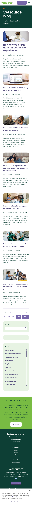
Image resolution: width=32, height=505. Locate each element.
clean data (8, 367)
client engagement (10, 377)
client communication (11, 374)
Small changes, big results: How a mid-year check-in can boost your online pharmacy (15, 168)
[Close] (30, 491)
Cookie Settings (16, 483)
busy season (9, 364)
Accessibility (13, 476)
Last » (25, 317)
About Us (15, 447)
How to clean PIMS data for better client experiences (15, 47)
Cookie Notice (23, 474)
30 (13, 317)
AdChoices (6, 476)
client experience (10, 381)
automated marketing (11, 357)
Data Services (16, 441)
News (16, 455)
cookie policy (14, 497)
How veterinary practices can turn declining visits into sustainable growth (15, 286)
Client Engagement (16, 439)
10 (4, 317)
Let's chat (16, 424)
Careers (16, 450)
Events (16, 452)
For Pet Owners (16, 462)
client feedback (10, 384)
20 (9, 317)
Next (18, 317)
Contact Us (16, 460)
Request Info (22, 3)
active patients (9, 350)
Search (7, 325)
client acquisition (10, 371)
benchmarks (9, 360)
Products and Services (15, 434)
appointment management (13, 353)
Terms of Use (15, 474)
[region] (16, 497)
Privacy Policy (8, 474)
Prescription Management (16, 437)
